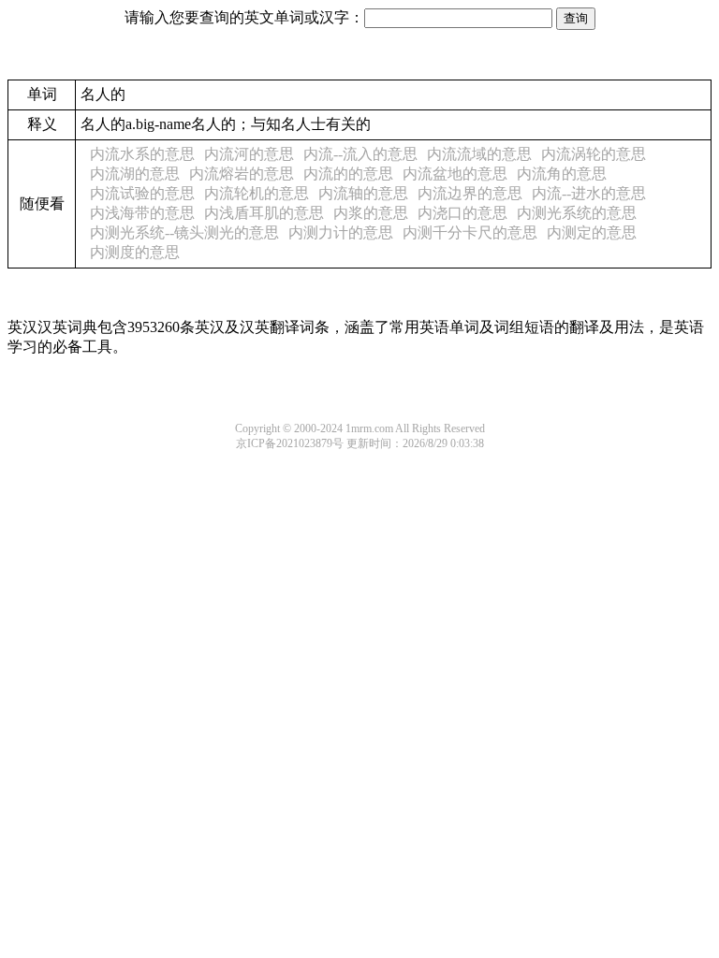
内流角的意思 (562, 173)
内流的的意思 (348, 173)
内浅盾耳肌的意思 (264, 213)
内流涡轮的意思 (593, 154)
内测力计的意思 (340, 232)
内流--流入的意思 (360, 154)
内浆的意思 (370, 213)
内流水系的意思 (142, 154)
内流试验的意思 (142, 193)
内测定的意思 (592, 232)
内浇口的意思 (462, 213)
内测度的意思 (135, 252)
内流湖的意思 (135, 173)
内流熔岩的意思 (241, 173)
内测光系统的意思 (577, 213)
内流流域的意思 (479, 154)
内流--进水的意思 (589, 193)
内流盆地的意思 (455, 173)
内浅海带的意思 (142, 213)
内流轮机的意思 (256, 193)
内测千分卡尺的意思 (470, 232)
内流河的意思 (249, 154)
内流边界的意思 (470, 193)
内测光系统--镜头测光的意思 (184, 232)
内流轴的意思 (363, 193)
